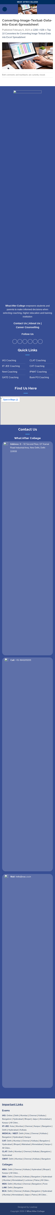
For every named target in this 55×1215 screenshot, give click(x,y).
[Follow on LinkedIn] (35, 341)
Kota (12, 1126)
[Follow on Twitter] (25, 341)
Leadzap (33, 1207)
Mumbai (24, 1115)
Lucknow (28, 1180)
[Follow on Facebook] (14, 341)
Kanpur (5, 1122)
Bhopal (28, 1119)
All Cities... (14, 1122)
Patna (36, 1180)
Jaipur (35, 1119)
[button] (4, 9)
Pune (45, 1184)
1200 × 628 (38, 30)
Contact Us (20, 323)
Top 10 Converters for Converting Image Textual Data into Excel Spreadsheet (26, 33)
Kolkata (41, 1115)
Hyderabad (18, 1119)
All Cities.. (6, 1148)
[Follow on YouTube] (40, 341)
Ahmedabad (44, 1119)
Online (9, 1115)
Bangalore (6, 1119)
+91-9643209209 (23, 660)
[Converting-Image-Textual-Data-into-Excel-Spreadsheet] (27, 55)
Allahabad (25, 1144)
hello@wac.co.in (23, 876)
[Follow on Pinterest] (30, 341)
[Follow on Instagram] (19, 341)
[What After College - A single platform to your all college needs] (27, 9)
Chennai (33, 1115)
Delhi (16, 1115)
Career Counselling (27, 327)
